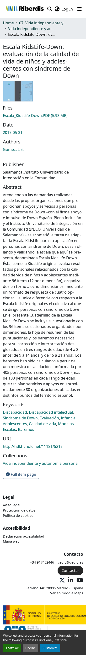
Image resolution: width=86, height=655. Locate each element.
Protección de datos (19, 510)
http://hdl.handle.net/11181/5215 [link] (33, 446)
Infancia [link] (68, 418)
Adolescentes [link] (15, 423)
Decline (30, 648)
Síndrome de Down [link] (20, 418)
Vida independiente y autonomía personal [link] (32, 28)
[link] (43, 115)
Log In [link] (67, 9)
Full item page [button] (23, 474)
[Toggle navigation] (79, 9)
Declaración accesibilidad (23, 536)
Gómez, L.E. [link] (13, 149)
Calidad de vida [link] (42, 423)
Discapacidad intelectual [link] (51, 412)
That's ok (12, 648)
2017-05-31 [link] (12, 132)
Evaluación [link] (49, 418)
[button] (25, 9)
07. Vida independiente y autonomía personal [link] (43, 23)
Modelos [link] (66, 423)
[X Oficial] (62, 580)
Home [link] (8, 23)
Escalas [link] (9, 429)
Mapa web (11, 541)
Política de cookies (18, 515)
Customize (50, 648)
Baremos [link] (26, 429)
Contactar (70, 570)
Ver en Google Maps (66, 593)
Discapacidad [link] (15, 412)
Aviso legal (11, 505)
